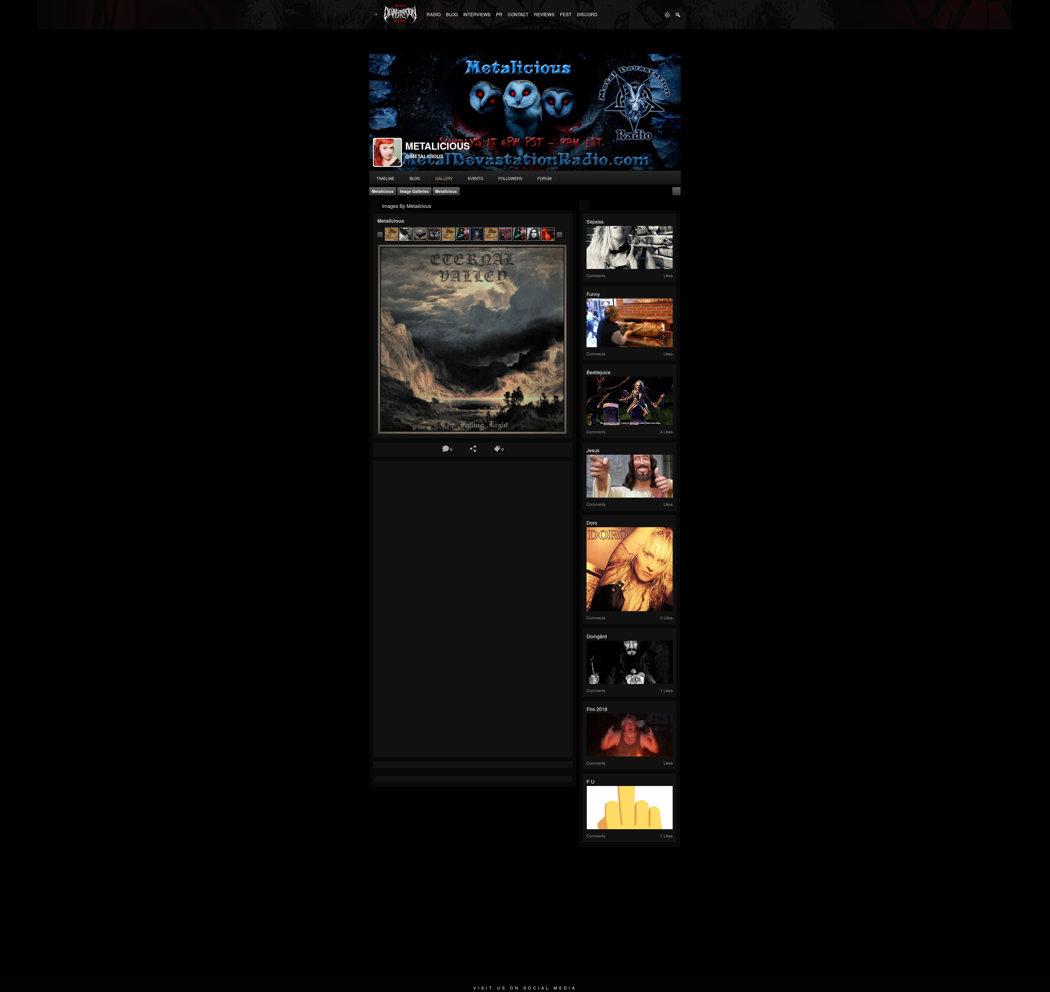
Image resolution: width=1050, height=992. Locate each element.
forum (544, 178)
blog (415, 178)
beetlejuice (599, 372)
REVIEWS (544, 14)
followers (510, 178)
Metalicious (382, 191)
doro (592, 522)
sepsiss (595, 221)
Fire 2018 (597, 708)
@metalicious (424, 156)
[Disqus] (473, 538)
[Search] (678, 14)
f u (590, 781)
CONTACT (518, 14)
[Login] (667, 14)
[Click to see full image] (525, 112)
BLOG (452, 14)
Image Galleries (414, 191)
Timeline (385, 178)
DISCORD (587, 14)
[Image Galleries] (375, 205)
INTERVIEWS (477, 14)
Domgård (597, 636)
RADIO (434, 14)
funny (593, 293)
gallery (444, 178)
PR (499, 14)
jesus (593, 450)
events (475, 178)
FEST (565, 14)
